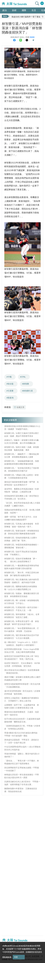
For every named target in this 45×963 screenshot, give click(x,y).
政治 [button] (4, 10)
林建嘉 (32, 37)
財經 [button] (14, 10)
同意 (16, 957)
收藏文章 (20, 407)
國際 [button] (24, 10)
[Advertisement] (22, 820)
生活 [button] (34, 10)
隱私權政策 (6, 957)
